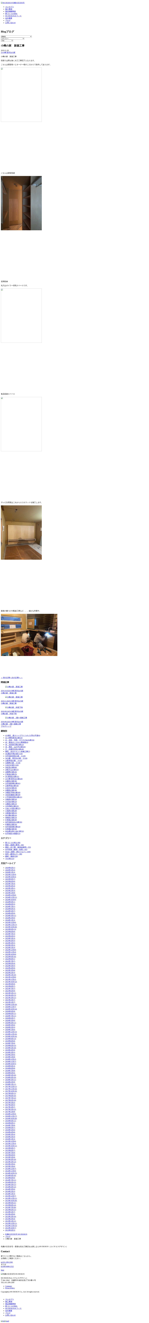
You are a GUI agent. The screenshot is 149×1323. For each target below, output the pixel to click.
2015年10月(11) (11, 1146)
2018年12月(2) (10, 1059)
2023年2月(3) (10, 945)
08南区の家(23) (11, 817)
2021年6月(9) (10, 991)
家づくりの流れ (11, 14)
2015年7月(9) (10, 1153)
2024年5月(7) (10, 911)
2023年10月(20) (11, 927)
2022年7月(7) (10, 961)
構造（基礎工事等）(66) (14, 845)
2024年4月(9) (10, 913)
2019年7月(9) (10, 1043)
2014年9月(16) (10, 1175)
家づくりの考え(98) (12, 843)
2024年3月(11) (10, 916)
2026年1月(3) (10, 872)
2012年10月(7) (10, 1228)
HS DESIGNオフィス (13, 16)
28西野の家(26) (11, 772)
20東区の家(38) (11, 790)
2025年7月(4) (10, 884)
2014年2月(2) (10, 1191)
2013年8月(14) (10, 1205)
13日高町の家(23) (12, 806)
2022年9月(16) (10, 957)
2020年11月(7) (10, 1007)
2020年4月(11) (10, 1023)
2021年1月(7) (10, 1002)
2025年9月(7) (10, 879)
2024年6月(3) (10, 909)
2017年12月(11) (11, 1087)
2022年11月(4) (10, 952)
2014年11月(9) (10, 1171)
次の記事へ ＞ (17, 678)
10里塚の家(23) (11, 813)
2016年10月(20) (11, 1118)
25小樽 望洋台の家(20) (13, 779)
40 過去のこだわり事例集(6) (16, 742)
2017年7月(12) (10, 1098)
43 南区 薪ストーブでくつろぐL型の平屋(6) (22, 735)
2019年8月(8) (10, 1041)
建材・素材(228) (11, 856)
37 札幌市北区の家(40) (14, 749)
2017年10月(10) (11, 1091)
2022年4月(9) (10, 968)
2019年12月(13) (11, 1032)
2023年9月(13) (10, 929)
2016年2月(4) (10, 1137)
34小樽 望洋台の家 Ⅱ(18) (16, 758)
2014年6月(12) (10, 1182)
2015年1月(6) (10, 1166)
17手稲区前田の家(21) (13, 797)
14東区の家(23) (11, 804)
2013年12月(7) (10, 1196)
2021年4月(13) (10, 995)
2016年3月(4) (10, 1134)
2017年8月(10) (10, 1096)
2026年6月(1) (10, 868)
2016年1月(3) (10, 1139)
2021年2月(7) (10, 1000)
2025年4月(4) (10, 886)
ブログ (7, 20)
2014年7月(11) (10, 1180)
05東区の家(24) (11, 824)
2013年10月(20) (11, 1201)
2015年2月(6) (10, 1164)
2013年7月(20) (10, 1207)
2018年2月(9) (10, 1082)
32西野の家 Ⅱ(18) (12, 763)
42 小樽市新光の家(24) (13, 738)
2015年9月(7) (10, 1148)
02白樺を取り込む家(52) (14, 831)
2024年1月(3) (10, 920)
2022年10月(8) (10, 954)
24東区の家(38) (11, 781)
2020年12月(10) (11, 1004)
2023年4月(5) (10, 941)
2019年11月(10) (11, 1034)
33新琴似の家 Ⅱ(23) (13, 760)
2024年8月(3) (10, 904)
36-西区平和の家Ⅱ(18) (14, 754)
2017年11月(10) (11, 1089)
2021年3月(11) (10, 998)
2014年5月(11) (10, 1185)
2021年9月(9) (10, 984)
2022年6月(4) (10, 963)
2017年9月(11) (10, 1093)
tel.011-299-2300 (7, 1262)
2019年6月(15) (10, 1045)
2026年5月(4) (10, 870)
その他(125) (9, 859)
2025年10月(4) (10, 877)
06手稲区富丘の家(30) (13, 822)
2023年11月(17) (11, 925)
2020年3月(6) (10, 1025)
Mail (2, 1270)
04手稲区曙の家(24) (12, 827)
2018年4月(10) (10, 1077)
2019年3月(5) (10, 1052)
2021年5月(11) (10, 993)
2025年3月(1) (10, 888)
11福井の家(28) (11, 811)
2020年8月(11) (10, 1014)
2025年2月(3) (10, 890)
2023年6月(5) (10, 936)
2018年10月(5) (10, 1064)
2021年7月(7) (10, 988)
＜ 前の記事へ (6, 678)
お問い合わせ (10, 23)
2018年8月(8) (10, 1068)
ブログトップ (6, 726)
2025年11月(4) (10, 874)
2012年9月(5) (10, 1230)
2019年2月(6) (10, 1055)
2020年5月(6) (10, 1020)
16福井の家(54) (11, 799)
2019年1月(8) (10, 1057)
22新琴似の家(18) (12, 786)
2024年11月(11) (11, 897)
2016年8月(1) (10, 1123)
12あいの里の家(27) (12, 808)
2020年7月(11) (10, 1016)
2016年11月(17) (11, 1116)
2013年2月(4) (10, 1219)
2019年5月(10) (10, 1048)
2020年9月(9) (10, 1011)
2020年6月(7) (10, 1018)
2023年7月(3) (10, 934)
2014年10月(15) (11, 1173)
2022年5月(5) (10, 966)
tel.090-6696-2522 (7, 1266)
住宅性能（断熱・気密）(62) (16, 849)
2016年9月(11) (10, 1121)
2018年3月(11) (10, 1080)
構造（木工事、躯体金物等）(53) (18, 847)
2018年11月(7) (10, 1061)
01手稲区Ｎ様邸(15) (12, 833)
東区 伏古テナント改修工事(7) (17, 751)
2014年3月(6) (10, 1189)
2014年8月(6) (10, 1178)
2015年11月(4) (10, 1144)
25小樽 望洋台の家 (8, 52)
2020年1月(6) (10, 1030)
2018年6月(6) (10, 1073)
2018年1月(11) (10, 1084)
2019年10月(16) (11, 1036)
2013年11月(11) (11, 1198)
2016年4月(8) (10, 1132)
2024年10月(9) (10, 900)
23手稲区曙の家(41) (12, 783)
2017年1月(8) (10, 1112)
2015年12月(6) (10, 1141)
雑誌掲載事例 (10, 11)
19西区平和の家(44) (12, 792)
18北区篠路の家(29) (12, 795)
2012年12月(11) (11, 1223)
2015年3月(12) (10, 1162)
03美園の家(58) (11, 829)
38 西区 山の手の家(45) (15, 747)
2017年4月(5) (10, 1105)
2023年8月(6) (10, 931)
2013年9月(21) (10, 1203)
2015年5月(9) (10, 1157)
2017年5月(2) (10, 1102)
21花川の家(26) (11, 788)
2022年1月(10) (10, 975)
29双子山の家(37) (12, 770)
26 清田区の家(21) (12, 776)
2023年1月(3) (10, 947)
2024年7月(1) (10, 906)
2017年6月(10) (10, 1100)
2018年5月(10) (10, 1075)
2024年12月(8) (10, 895)
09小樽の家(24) (11, 815)
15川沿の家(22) (11, 802)
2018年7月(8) (10, 1071)
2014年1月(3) (10, 1194)
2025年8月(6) (10, 881)
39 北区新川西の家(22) (14, 745)
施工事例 (8, 9)
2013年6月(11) (10, 1210)
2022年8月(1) (10, 959)
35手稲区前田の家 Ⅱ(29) (15, 756)
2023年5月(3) (10, 938)
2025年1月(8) (10, 893)
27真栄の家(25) (11, 774)
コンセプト (9, 7)
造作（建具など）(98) (13, 854)
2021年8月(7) (10, 986)
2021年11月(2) (10, 979)
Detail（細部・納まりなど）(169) (18, 852)
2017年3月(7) (10, 1107)
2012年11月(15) (11, 1226)
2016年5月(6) (10, 1130)
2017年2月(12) (10, 1109)
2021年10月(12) (11, 982)
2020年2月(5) (10, 1027)
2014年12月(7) (10, 1169)
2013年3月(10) (10, 1216)
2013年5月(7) (10, 1212)
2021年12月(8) (10, 977)
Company (8, 1286)
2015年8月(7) (10, 1150)
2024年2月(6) (10, 918)
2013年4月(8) (10, 1214)
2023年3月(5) (10, 943)
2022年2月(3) (10, 973)
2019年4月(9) (10, 1050)
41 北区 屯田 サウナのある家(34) (19, 740)
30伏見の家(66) (11, 767)
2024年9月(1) (10, 902)
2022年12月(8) (10, 950)
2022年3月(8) (10, 970)
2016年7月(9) (10, 1125)
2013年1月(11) (10, 1221)
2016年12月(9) (10, 1114)
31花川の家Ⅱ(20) (12, 765)
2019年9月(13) (10, 1039)
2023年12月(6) (10, 922)
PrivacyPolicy (10, 1288)
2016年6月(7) (10, 1128)
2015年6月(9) (10, 1155)
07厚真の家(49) (11, 820)
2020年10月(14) (11, 1009)
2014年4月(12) (10, 1187)
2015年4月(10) (10, 1159)
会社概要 (8, 18)
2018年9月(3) (10, 1066)
